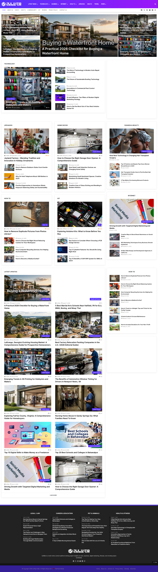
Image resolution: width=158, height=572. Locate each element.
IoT (39, 10)
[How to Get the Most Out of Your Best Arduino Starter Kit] (60, 106)
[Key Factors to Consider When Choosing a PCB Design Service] (62, 240)
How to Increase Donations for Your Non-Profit (135, 324)
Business (54, 4)
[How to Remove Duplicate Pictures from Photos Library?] (115, 278)
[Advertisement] (132, 75)
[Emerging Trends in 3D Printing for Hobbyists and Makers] (137, 46)
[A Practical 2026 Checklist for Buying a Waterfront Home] (79, 35)
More (103, 4)
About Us (10, 10)
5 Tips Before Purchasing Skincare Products (134, 180)
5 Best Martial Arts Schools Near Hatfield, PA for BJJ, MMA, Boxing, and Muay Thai (20, 30)
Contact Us (63, 10)
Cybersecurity (32, 10)
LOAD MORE (53, 495)
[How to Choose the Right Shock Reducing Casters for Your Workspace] (9, 240)
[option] (79, 35)
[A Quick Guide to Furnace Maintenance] (115, 319)
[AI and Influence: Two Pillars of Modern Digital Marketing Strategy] (60, 97)
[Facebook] (73, 561)
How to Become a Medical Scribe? (27, 259)
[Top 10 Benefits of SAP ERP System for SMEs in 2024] (62, 258)
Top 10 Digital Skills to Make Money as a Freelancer (26, 452)
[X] (76, 561)
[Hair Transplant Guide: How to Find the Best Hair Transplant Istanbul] (115, 174)
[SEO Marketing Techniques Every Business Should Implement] (115, 245)
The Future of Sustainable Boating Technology (83, 79)
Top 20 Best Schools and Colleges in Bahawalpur (76, 452)
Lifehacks (82, 4)
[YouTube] (80, 561)
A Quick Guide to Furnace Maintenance (133, 316)
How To (72, 4)
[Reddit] (82, 561)
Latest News (32, 4)
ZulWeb (9, 107)
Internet (63, 4)
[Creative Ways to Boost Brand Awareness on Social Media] (115, 237)
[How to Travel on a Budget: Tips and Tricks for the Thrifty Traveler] (115, 310)
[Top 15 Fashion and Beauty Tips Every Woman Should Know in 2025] (115, 166)
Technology (44, 4)
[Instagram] (84, 561)
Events (17, 10)
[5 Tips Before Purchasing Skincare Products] (115, 182)
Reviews (44, 10)
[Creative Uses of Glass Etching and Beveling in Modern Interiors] (62, 185)
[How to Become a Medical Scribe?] (9, 258)
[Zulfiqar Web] (11, 4)
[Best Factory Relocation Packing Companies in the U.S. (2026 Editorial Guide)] (137, 24)
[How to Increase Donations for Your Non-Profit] (115, 327)
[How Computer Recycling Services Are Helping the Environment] (9, 249)
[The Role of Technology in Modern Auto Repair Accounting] (60, 70)
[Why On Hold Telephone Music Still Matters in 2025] (9, 176)
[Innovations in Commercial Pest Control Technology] (60, 88)
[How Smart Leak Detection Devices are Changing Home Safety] (62, 167)
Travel (96, 4)
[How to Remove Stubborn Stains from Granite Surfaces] (9, 167)
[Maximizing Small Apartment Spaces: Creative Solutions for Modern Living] (62, 176)
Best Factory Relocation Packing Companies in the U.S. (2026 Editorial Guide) (136, 30)
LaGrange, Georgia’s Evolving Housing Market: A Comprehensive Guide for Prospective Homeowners (20, 51)
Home (4, 10)
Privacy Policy (53, 10)
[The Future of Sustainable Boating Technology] (60, 79)
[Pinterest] (78, 561)
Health (89, 4)
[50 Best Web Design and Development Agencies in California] (115, 253)
